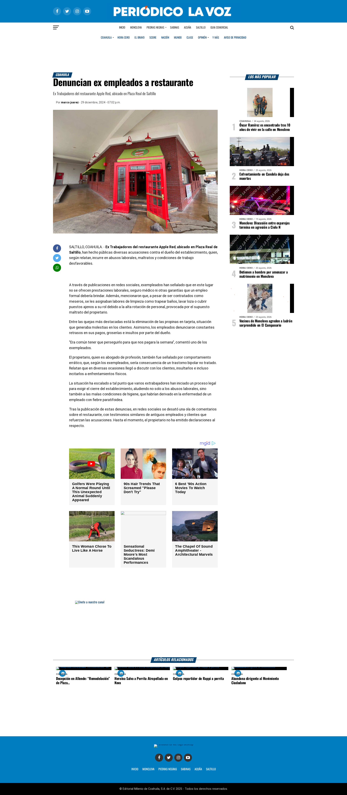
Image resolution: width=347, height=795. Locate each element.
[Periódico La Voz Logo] (173, 18)
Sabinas (174, 27)
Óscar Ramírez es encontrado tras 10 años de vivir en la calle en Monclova (264, 127)
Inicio (122, 27)
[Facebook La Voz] (159, 758)
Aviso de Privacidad (235, 37)
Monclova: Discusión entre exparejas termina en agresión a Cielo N (264, 225)
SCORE (152, 37)
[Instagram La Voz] (178, 758)
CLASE (190, 37)
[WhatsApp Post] (57, 267)
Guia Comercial (219, 27)
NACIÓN (165, 37)
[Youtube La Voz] (188, 758)
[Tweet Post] (57, 258)
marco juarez (70, 102)
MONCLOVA (148, 769)
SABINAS (186, 769)
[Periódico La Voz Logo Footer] (173, 744)
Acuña (187, 27)
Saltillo (201, 27)
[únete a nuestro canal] (173, 629)
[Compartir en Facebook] (57, 248)
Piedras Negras (155, 27)
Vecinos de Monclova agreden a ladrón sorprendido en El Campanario (265, 323)
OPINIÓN (202, 37)
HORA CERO (123, 37)
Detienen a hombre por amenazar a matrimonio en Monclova (263, 274)
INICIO (134, 769)
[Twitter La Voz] (169, 758)
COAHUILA (106, 37)
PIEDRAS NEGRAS (167, 769)
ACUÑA (198, 769)
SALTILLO (211, 769)
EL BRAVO (140, 37)
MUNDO (178, 37)
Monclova (136, 27)
